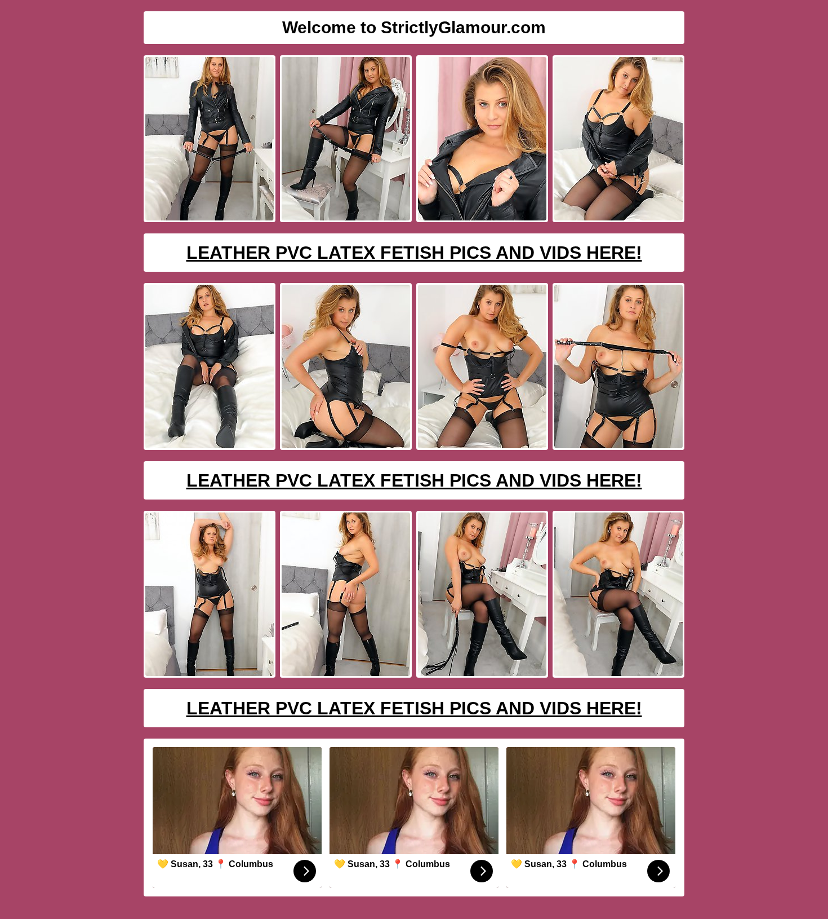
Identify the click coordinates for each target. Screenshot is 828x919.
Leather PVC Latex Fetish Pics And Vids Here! (414, 252)
